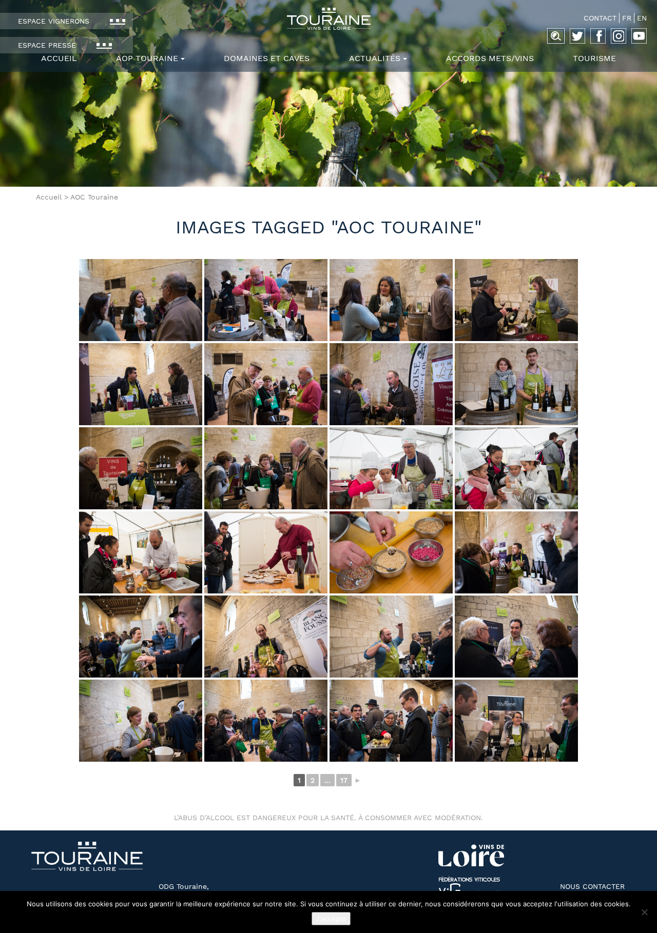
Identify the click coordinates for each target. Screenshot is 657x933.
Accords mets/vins (490, 58)
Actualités (374, 58)
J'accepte (331, 919)
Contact (600, 18)
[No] (644, 912)
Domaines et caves (267, 58)
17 (343, 780)
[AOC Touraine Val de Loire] (328, 19)
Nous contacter (592, 886)
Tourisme (594, 58)
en (642, 18)
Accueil (59, 58)
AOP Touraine (147, 58)
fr (626, 18)
